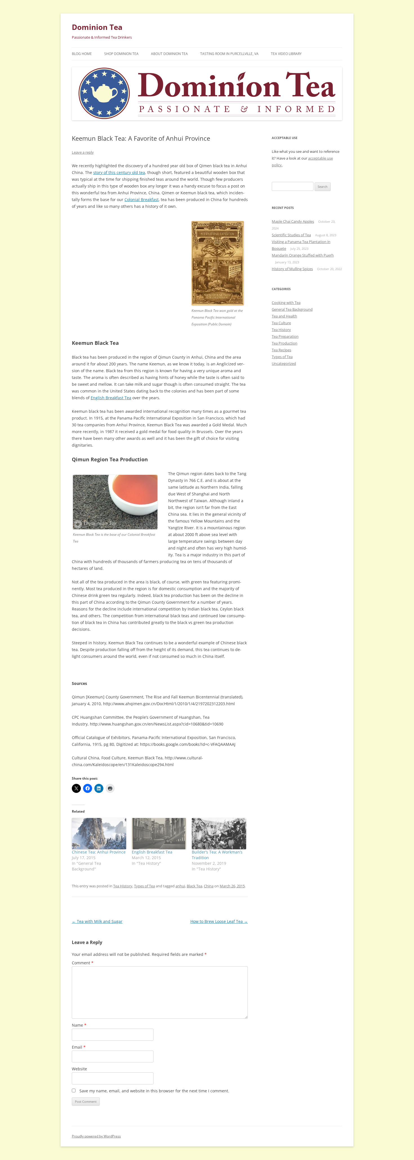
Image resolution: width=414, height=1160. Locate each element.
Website (79, 1068)
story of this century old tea (119, 172)
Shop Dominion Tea (121, 53)
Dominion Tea (97, 27)
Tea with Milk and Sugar (97, 921)
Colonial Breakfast (141, 199)
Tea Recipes (281, 349)
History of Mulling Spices (292, 268)
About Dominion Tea (169, 53)
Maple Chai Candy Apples (293, 221)
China (208, 885)
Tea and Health (284, 316)
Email (79, 1047)
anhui (180, 885)
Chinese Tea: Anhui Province (99, 852)
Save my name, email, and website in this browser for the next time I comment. (154, 1090)
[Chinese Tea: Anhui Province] (99, 833)
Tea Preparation (285, 336)
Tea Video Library (286, 53)
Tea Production (284, 343)
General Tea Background (292, 309)
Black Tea (194, 885)
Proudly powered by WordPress (96, 1136)
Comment (83, 962)
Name (79, 1025)
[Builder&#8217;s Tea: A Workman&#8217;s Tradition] (219, 833)
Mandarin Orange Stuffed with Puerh (303, 255)
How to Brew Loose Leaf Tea (219, 921)
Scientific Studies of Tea (291, 234)
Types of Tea (144, 885)
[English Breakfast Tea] (159, 833)
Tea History (122, 885)
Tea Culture (281, 322)
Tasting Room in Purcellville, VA (229, 53)
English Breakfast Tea (111, 397)
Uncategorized (284, 363)
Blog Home (82, 53)
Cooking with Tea (286, 302)
